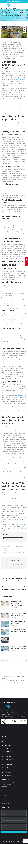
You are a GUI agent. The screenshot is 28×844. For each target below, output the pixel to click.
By (15, 546)
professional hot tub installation (18, 552)
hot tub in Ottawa (18, 395)
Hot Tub (4, 27)
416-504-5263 (5, 800)
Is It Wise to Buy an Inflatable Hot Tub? (18, 639)
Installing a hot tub (20, 79)
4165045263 (8, 1)
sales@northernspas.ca (19, 1)
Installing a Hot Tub (7, 552)
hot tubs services (20, 550)
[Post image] (5, 603)
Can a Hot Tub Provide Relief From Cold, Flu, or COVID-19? (18, 630)
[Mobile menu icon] (25, 5)
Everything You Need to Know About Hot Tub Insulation (18, 614)
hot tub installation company (10, 550)
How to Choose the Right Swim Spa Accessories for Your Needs (13, 683)
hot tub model (8, 228)
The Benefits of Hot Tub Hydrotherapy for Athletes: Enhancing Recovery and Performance (17, 604)
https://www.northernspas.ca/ (17, 564)
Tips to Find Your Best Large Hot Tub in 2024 (18, 622)
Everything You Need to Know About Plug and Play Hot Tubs (18, 647)
